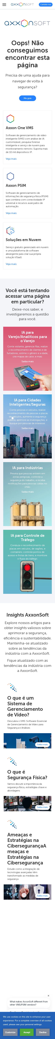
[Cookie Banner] (27, 1025)
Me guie (27, 98)
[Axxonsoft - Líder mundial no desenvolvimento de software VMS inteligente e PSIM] (22, 4)
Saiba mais (28, 361)
